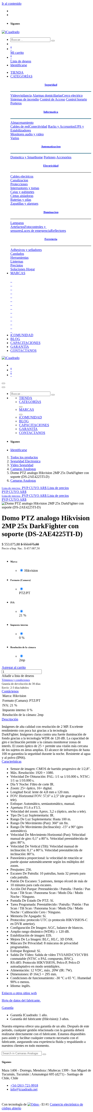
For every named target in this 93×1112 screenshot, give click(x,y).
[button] (35, 488)
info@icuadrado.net (23, 1089)
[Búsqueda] (53, 40)
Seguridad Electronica (25, 461)
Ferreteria (51, 239)
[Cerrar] (3, 387)
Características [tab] (11, 761)
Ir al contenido (11, 3)
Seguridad (51, 84)
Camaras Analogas (23, 469)
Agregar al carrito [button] (14, 667)
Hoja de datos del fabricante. (21, 1000)
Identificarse (18, 65)
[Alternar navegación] (3, 383)
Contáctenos (10, 691)
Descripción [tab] (10, 719)
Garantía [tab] (7, 1008)
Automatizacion (51, 146)
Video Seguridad (21, 465)
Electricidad (50, 165)
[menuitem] (17, 72)
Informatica (50, 111)
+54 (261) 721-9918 (24, 1085)
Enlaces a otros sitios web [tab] (19, 993)
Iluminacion (50, 212)
